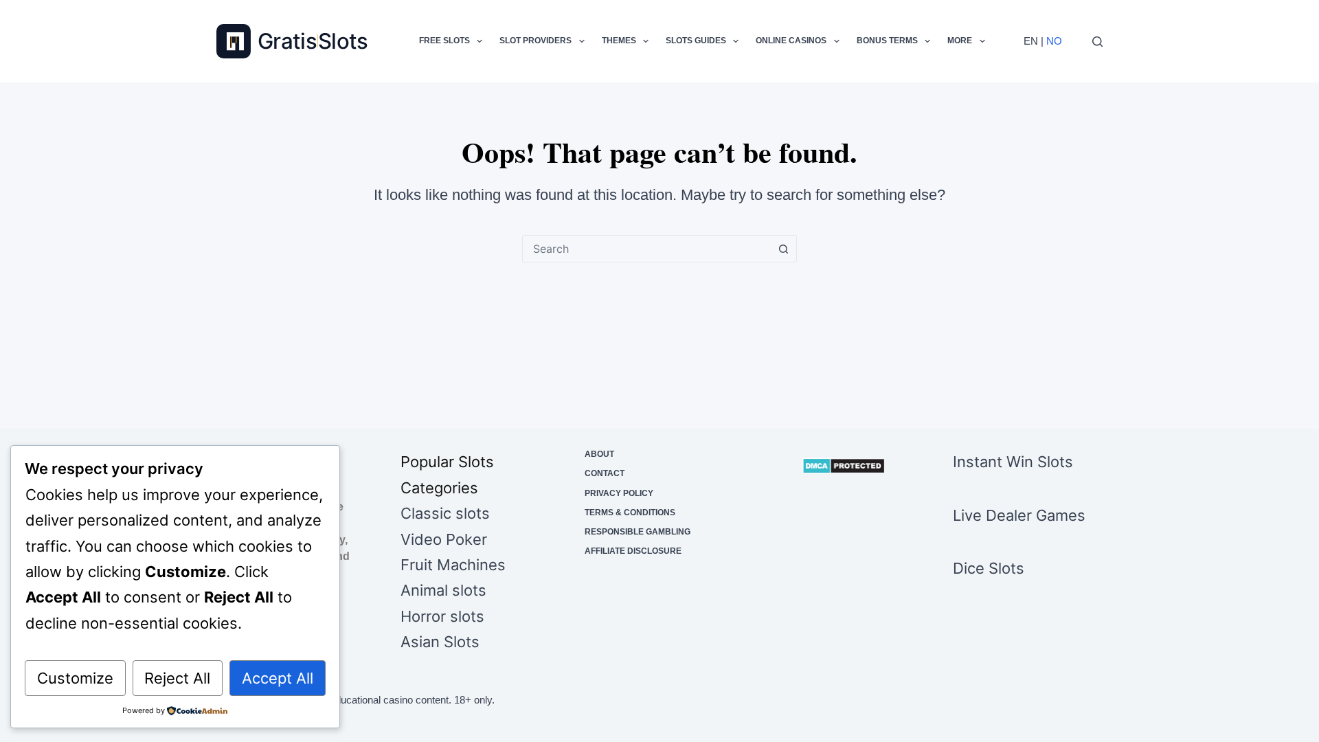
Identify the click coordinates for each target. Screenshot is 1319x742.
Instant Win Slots (1013, 462)
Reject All (177, 678)
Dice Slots (988, 568)
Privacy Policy (619, 493)
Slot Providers (535, 40)
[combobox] (646, 248)
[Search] (1097, 41)
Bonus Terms (887, 40)
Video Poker (444, 539)
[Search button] (783, 249)
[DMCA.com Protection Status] (843, 466)
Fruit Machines (453, 565)
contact (604, 473)
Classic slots (445, 513)
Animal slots (443, 590)
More (959, 40)
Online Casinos (791, 40)
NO (1054, 41)
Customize (75, 678)
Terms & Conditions (630, 512)
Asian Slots (440, 642)
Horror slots (442, 616)
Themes (619, 40)
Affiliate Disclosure (633, 551)
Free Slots (444, 40)
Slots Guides (696, 40)
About (599, 454)
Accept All (277, 678)
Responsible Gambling (637, 532)
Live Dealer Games (1019, 515)
